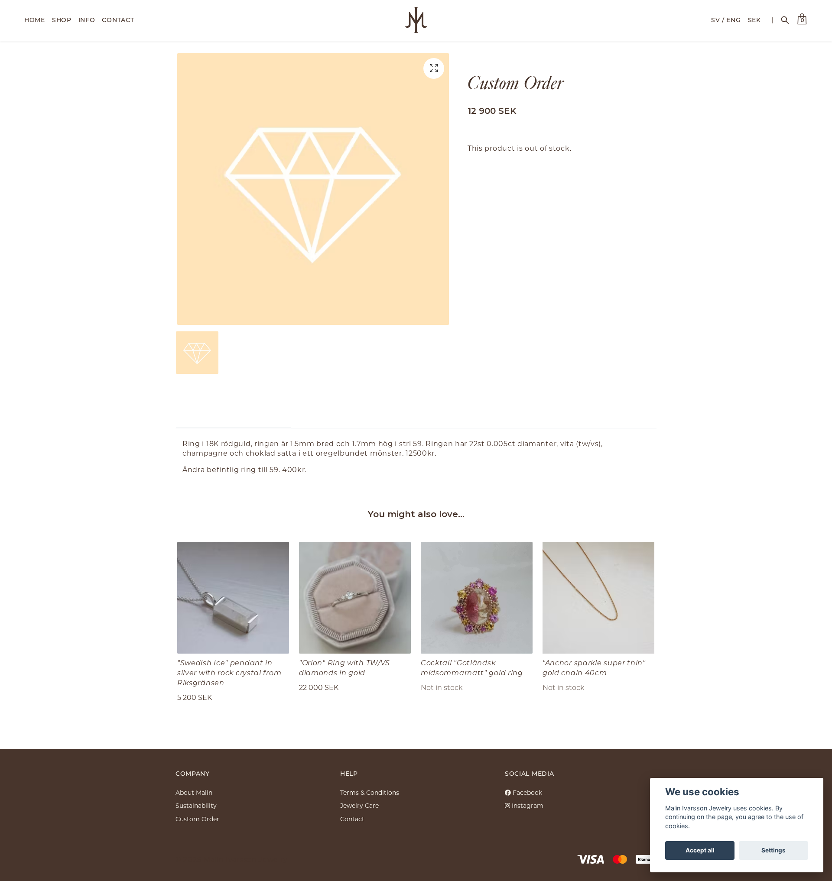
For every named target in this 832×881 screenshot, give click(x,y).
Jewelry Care (359, 805)
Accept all (700, 850)
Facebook (526, 792)
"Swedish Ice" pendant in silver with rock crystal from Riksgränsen (229, 672)
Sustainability (196, 805)
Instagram (526, 805)
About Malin (194, 792)
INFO (86, 20)
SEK (754, 20)
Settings (773, 850)
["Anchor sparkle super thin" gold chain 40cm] (598, 598)
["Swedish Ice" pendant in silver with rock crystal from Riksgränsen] (233, 598)
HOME (34, 20)
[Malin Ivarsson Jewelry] (416, 20)
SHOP (62, 20)
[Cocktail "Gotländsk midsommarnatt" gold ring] (477, 598)
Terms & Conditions (369, 792)
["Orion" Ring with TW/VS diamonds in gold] (355, 598)
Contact (352, 819)
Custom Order (197, 819)
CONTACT (118, 20)
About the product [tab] (233, 415)
